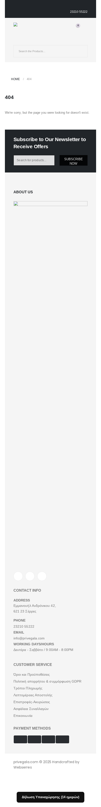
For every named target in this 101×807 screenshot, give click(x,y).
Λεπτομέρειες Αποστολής (33, 695)
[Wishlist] (67, 26)
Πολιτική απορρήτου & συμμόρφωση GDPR (47, 681)
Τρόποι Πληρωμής (27, 688)
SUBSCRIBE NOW (73, 161)
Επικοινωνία (22, 716)
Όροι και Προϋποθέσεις (31, 674)
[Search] (80, 51)
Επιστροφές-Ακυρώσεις (31, 702)
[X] (30, 576)
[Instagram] (42, 576)
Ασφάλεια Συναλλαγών (31, 709)
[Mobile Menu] (17, 40)
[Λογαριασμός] (60, 26)
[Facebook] (18, 576)
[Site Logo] (25, 27)
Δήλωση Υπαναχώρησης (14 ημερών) (50, 797)
